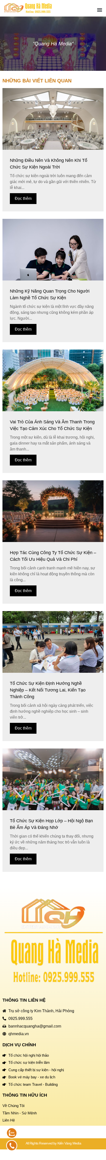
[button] (99, 10)
